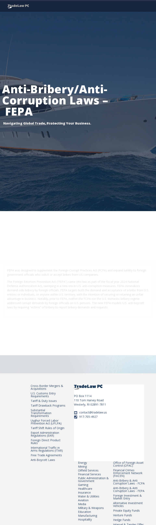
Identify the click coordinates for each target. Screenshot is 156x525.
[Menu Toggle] (145, 6)
